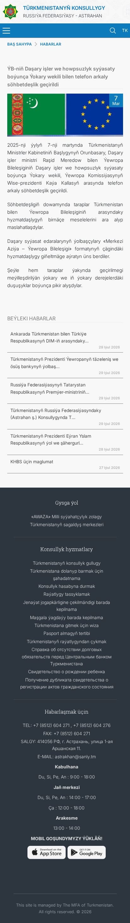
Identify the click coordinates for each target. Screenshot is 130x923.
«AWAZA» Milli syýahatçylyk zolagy (66, 516)
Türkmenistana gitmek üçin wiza (66, 625)
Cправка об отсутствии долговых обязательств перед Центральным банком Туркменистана (67, 656)
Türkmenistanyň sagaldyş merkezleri (66, 524)
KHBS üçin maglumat (31, 461)
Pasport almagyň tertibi (67, 633)
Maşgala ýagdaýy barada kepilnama (66, 617)
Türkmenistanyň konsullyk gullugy (67, 563)
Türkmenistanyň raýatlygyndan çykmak (66, 641)
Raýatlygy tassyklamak (67, 594)
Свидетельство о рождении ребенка (66, 671)
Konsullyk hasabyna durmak (66, 586)
